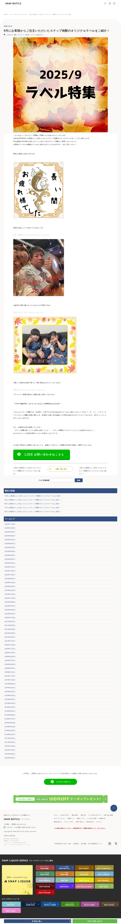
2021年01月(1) (10, 641)
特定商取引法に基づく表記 (62, 843)
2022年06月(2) (10, 610)
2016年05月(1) (10, 758)
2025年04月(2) (10, 551)
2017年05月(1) (10, 738)
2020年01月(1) (10, 672)
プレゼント (20, 35)
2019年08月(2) (10, 684)
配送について (81, 818)
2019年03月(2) (10, 703)
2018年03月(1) (10, 730)
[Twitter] (116, 843)
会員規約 (76, 843)
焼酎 (15, 35)
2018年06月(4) (10, 723)
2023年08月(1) (10, 579)
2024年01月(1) (10, 567)
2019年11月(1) (10, 676)
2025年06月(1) (10, 544)
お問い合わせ (80, 822)
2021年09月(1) (10, 621)
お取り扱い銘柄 (108, 815)
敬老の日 (39, 35)
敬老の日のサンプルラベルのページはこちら (29, 390)
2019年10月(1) (10, 680)
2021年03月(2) (10, 633)
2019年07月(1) (10, 688)
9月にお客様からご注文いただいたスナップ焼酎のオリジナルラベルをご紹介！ (33, 500)
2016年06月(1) (10, 754)
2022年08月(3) (10, 602)
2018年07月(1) (10, 719)
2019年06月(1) (10, 692)
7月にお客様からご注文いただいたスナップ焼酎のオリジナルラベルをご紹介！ (33, 508)
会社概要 (83, 843)
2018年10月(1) (10, 707)
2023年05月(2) (10, 582)
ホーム (56, 815)
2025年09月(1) (10, 532)
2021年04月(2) (10, 629)
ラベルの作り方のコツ (94, 815)
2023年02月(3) (10, 590)
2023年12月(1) (10, 571)
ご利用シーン (71, 818)
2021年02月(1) (10, 637)
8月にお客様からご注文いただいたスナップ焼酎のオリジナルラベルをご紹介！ (27, 471)
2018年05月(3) (10, 727)
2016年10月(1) (10, 750)
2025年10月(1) (10, 528)
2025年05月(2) (10, 547)
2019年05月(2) (10, 695)
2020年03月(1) (10, 668)
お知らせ (10, 35)
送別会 (27, 35)
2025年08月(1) (10, 536)
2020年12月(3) (10, 645)
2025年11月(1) (10, 524)
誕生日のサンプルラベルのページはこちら (28, 312)
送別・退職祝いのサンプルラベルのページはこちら (31, 235)
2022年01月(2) (10, 618)
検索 (78, 480)
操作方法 (83, 815)
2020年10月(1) (10, 653)
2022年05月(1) (10, 614)
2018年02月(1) (10, 734)
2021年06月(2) (10, 625)
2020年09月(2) (10, 656)
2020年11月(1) (10, 649)
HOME (5, 14)
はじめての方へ (65, 815)
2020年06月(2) (10, 664)
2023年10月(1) (10, 575)
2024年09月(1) (10, 555)
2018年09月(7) (10, 711)
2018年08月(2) (10, 715)
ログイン (99, 822)
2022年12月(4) (10, 598)
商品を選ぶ (75, 815)
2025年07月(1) (10, 540)
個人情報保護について (95, 843)
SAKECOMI (89, 822)
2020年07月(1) (10, 660)
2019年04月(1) (10, 699)
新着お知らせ (58, 822)
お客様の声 (102, 818)
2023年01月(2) (10, 594)
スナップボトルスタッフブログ (18, 14)
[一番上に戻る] (113, 808)
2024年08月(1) (10, 559)
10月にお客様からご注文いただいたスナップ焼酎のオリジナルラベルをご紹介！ (93, 471)
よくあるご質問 (91, 818)
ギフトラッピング (59, 818)
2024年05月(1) (10, 563)
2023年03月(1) (10, 586)
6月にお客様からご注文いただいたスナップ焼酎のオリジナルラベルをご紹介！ (33, 511)
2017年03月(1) (10, 742)
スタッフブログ (68, 822)
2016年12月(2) (10, 746)
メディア (33, 35)
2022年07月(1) (10, 606)
